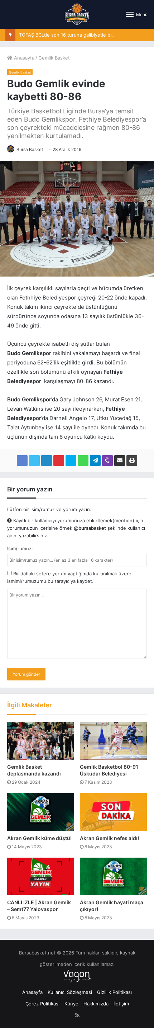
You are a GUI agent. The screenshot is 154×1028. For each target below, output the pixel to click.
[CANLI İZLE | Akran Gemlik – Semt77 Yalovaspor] (40, 876)
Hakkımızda (96, 1003)
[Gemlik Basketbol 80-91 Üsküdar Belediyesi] (113, 741)
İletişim (121, 1003)
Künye (71, 1003)
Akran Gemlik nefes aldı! (109, 838)
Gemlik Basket (54, 58)
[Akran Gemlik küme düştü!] (40, 812)
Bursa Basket (29, 149)
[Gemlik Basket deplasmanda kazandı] (40, 741)
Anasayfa (23, 58)
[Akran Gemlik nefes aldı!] (113, 812)
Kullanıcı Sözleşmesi (70, 992)
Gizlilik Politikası (114, 992)
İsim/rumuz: (20, 548)
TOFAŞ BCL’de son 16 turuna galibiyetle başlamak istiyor (81, 35)
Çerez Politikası (42, 1003)
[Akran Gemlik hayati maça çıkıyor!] (113, 876)
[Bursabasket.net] (77, 14)
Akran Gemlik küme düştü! (39, 838)
